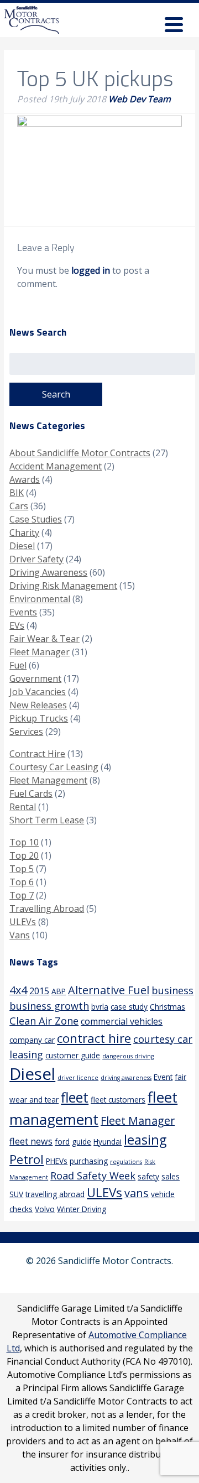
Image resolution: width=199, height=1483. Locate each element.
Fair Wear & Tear (44, 639)
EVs (16, 625)
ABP (58, 991)
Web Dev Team (139, 99)
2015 (39, 991)
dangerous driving (128, 1056)
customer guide (72, 1055)
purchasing (89, 1161)
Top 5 (21, 869)
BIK (16, 493)
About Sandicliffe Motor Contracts (79, 453)
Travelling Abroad (46, 908)
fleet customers (118, 1099)
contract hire (94, 1038)
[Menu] (174, 26)
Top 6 (21, 882)
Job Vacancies (37, 692)
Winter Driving (81, 1209)
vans (136, 1193)
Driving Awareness (48, 572)
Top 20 (24, 855)
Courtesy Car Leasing (53, 767)
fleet (74, 1097)
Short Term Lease (46, 820)
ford (62, 1141)
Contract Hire (37, 754)
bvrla (99, 1006)
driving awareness (126, 1078)
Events (23, 612)
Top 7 (21, 895)
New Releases (38, 705)
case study (129, 1006)
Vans (19, 935)
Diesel (22, 546)
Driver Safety (36, 559)
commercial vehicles (122, 1021)
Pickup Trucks (38, 718)
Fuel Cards (31, 793)
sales (170, 1176)
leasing (145, 1139)
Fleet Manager (39, 652)
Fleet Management (48, 780)
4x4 (18, 990)
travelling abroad (55, 1194)
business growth (49, 1005)
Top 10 (24, 842)
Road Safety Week (92, 1175)
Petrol (26, 1159)
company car (32, 1040)
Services (26, 731)
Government (35, 678)
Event (163, 1077)
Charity (24, 532)
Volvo (45, 1209)
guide (81, 1141)
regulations (126, 1162)
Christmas (167, 1006)
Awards (24, 479)
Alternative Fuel (108, 990)
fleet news (31, 1141)
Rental (22, 807)
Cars (18, 506)
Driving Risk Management (63, 585)
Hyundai (107, 1141)
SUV (16, 1194)
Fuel (18, 665)
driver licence (77, 1078)
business (172, 990)
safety (148, 1176)
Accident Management (55, 466)
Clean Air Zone (43, 1020)
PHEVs (56, 1161)
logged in (90, 270)
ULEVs (22, 922)
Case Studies (35, 519)
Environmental (39, 599)
